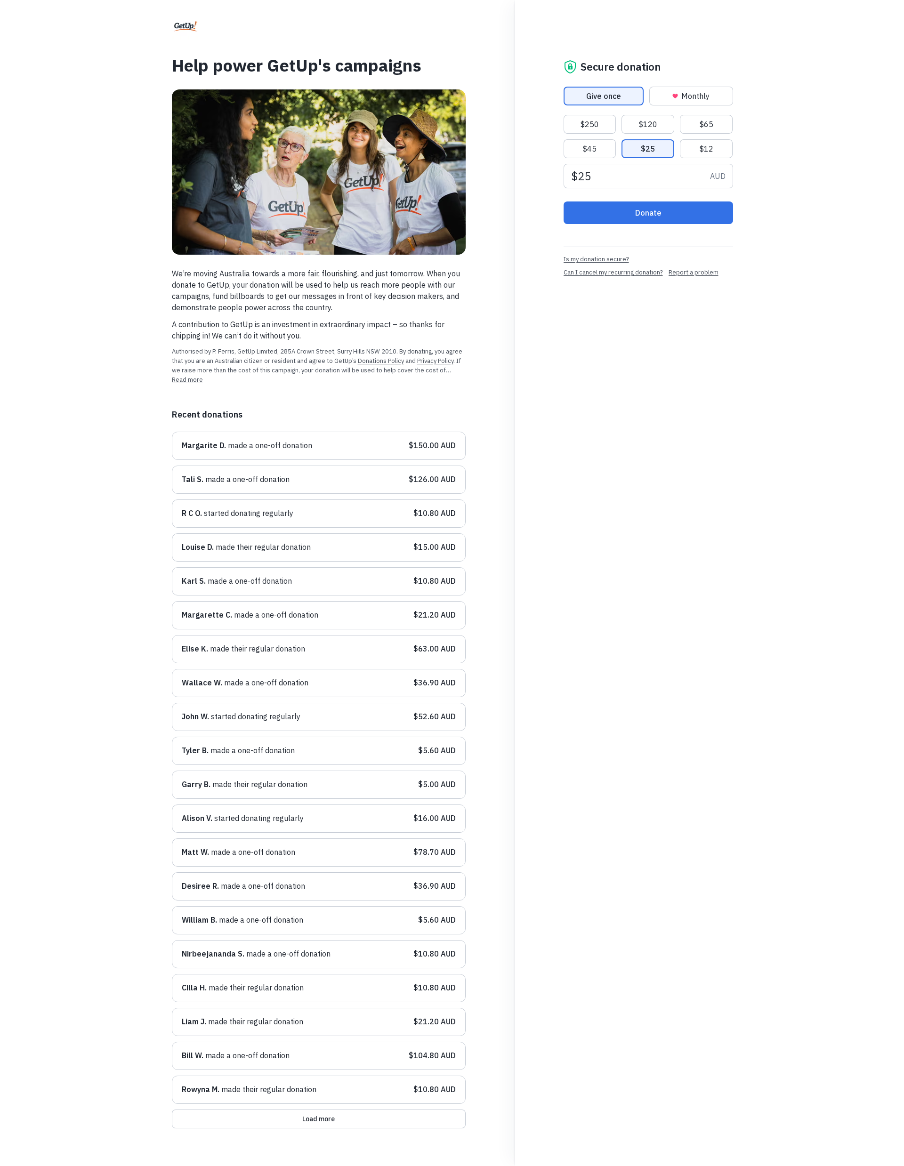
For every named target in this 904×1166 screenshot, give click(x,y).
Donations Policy (381, 361)
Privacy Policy (435, 361)
